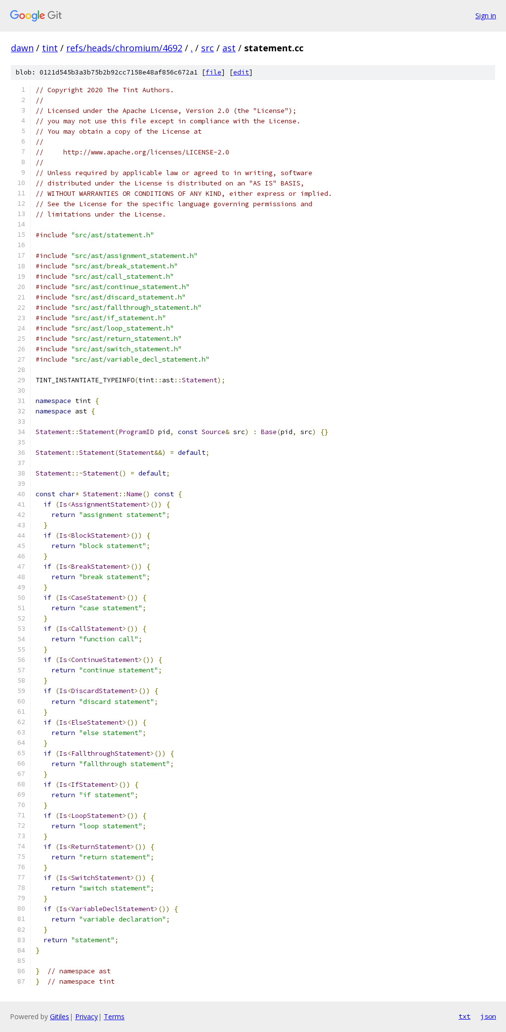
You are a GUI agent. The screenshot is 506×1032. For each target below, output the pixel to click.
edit (241, 72)
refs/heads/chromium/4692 (124, 48)
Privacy (86, 1016)
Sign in (485, 15)
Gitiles (59, 1016)
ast (229, 48)
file (213, 72)
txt (464, 1016)
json (488, 1016)
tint (50, 48)
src (207, 48)
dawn (22, 48)
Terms (114, 1016)
